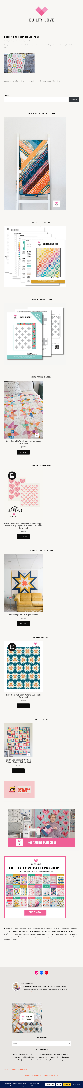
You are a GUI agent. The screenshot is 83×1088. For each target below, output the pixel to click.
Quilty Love (41, 14)
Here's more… (33, 992)
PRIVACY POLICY (10, 1069)
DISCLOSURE (23, 1069)
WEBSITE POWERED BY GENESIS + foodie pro (41, 1075)
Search (6, 95)
